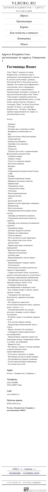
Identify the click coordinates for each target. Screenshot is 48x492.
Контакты (24, 38)
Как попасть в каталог (24, 32)
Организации (24, 21)
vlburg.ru (24, 3)
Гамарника (28, 469)
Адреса (24, 15)
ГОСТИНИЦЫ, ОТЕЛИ (31, 473)
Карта (24, 27)
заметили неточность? (37, 491)
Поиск (24, 44)
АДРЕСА (15, 469)
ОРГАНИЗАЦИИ (14, 473)
